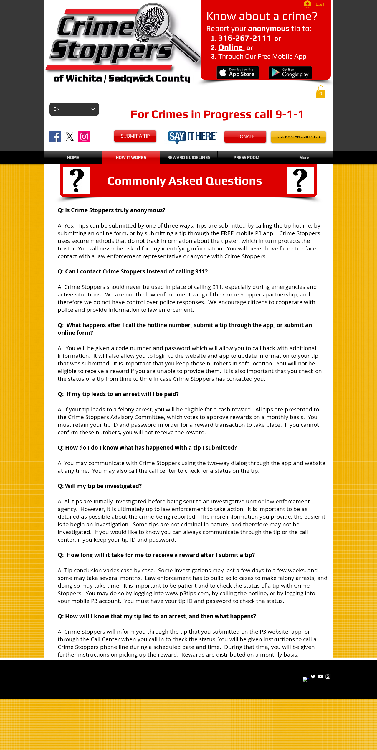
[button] (320, 91)
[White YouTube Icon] (320, 677)
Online (231, 47)
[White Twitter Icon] (313, 677)
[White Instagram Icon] (328, 677)
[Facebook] (55, 136)
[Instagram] (84, 136)
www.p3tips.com (187, 593)
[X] (69, 136)
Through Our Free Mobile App (262, 56)
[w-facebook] (306, 680)
